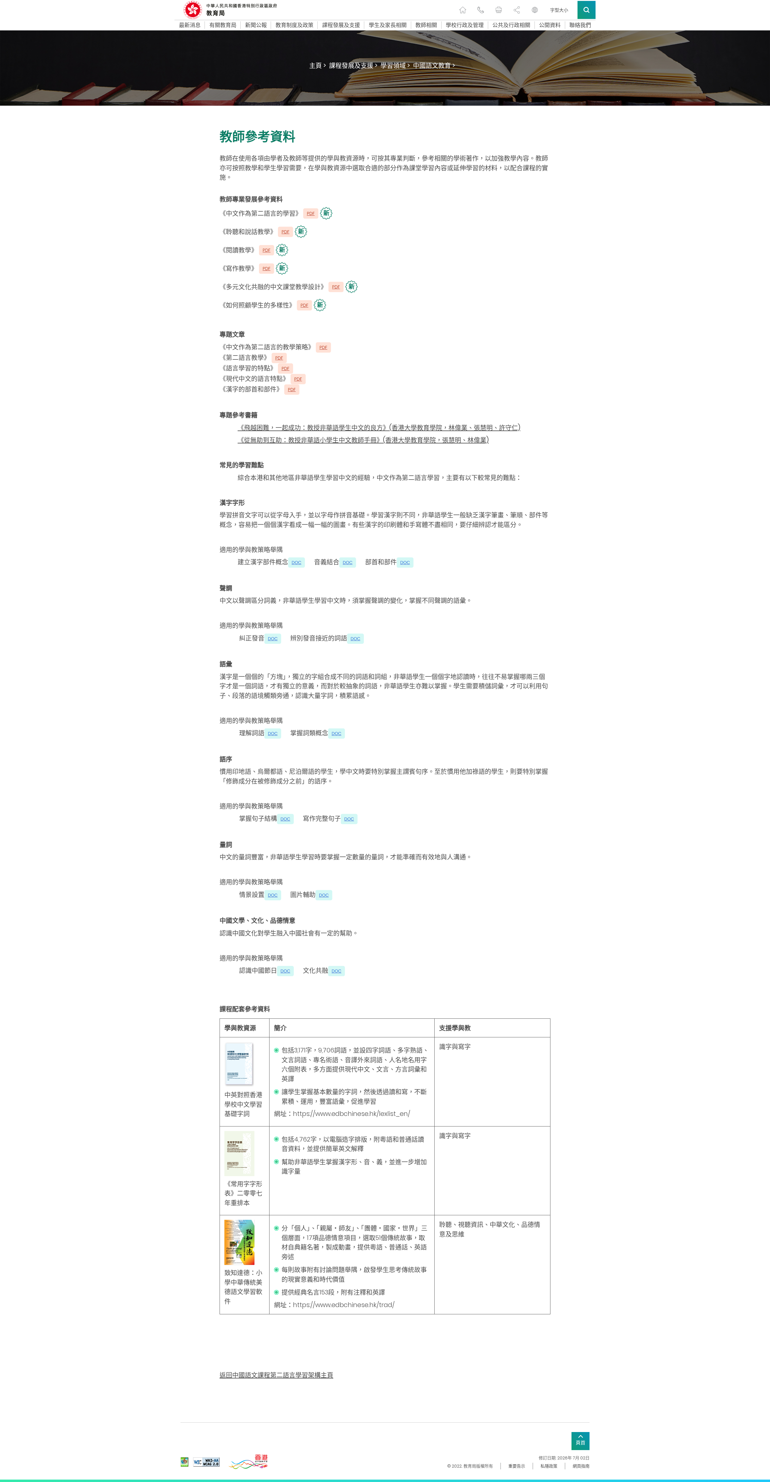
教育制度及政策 (294, 25)
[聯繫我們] (480, 9)
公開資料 (550, 25)
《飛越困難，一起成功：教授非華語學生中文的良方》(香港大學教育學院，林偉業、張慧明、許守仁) (379, 427)
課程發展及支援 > (353, 65)
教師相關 (426, 25)
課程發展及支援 (341, 25)
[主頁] (462, 9)
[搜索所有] (587, 10)
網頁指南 (581, 1466)
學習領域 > (395, 65)
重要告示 (516, 1466)
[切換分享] (516, 9)
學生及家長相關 (388, 25)
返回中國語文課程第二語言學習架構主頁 (276, 1375)
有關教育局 (222, 25)
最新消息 (190, 25)
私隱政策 (549, 1466)
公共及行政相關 (511, 25)
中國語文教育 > (434, 65)
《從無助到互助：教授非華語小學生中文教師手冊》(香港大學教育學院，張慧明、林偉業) (363, 440)
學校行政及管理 (465, 25)
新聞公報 (256, 25)
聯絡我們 (580, 25)
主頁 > (317, 65)
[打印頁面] (498, 9)
